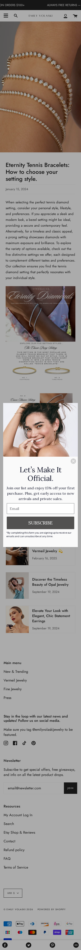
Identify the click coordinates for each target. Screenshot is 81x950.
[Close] (73, 461)
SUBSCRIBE (40, 523)
